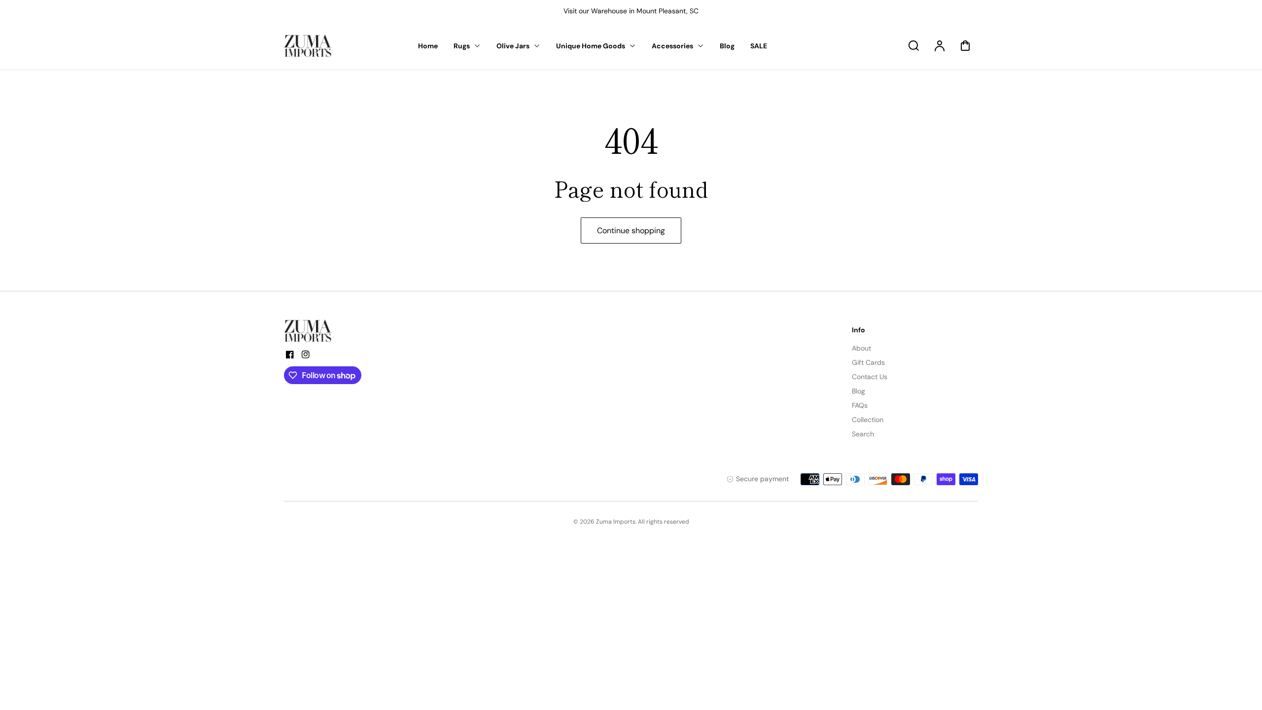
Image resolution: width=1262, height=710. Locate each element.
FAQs (860, 405)
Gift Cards (868, 362)
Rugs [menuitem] (462, 45)
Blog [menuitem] (727, 45)
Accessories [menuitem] (672, 45)
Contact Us (869, 376)
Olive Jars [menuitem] (512, 45)
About (861, 348)
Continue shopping (631, 230)
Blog (858, 391)
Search (863, 433)
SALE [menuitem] (758, 45)
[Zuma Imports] (333, 331)
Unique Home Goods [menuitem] (590, 45)
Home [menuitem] (428, 45)
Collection (867, 419)
